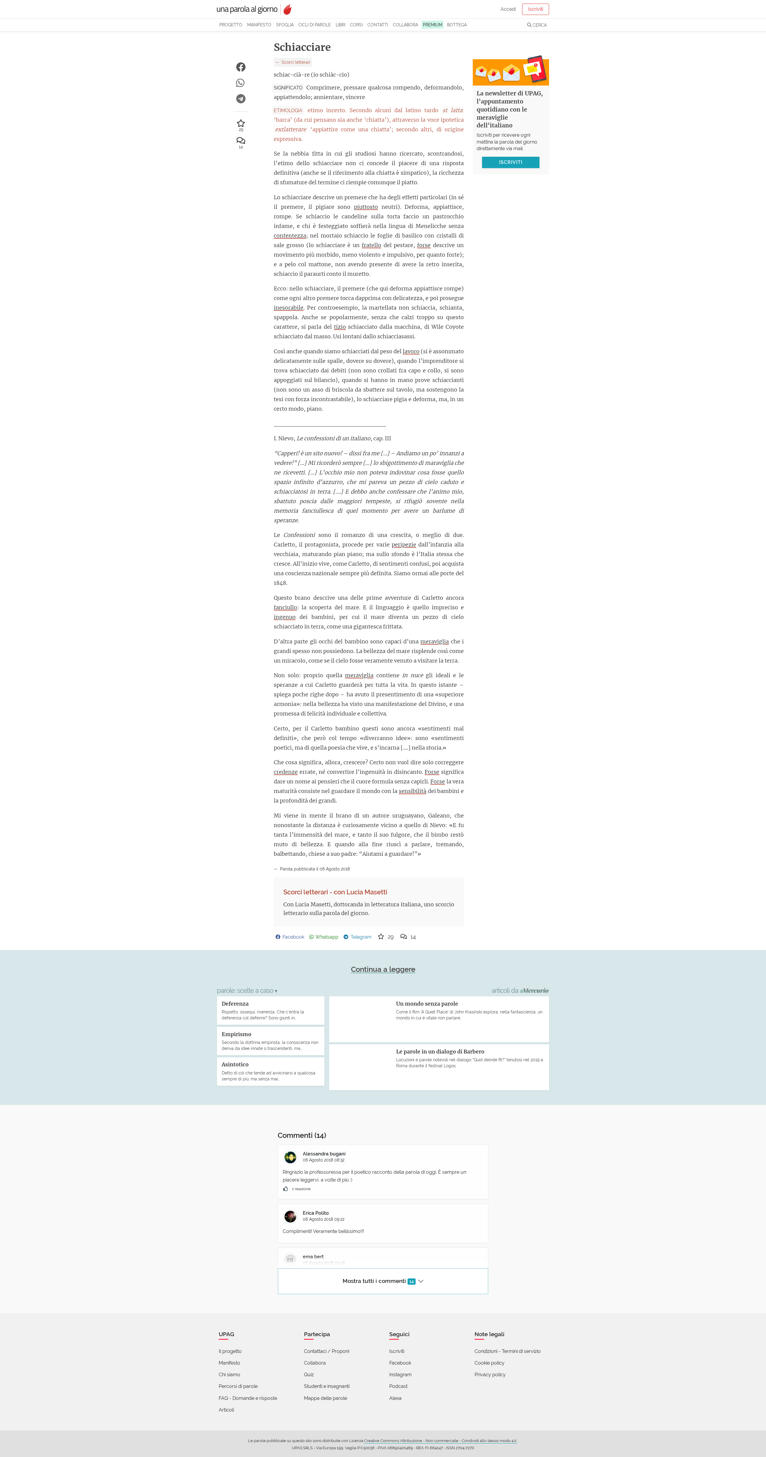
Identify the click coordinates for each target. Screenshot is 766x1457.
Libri (340, 24)
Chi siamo (229, 1374)
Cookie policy (489, 1363)
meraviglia (434, 641)
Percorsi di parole (238, 1386)
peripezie (404, 544)
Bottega (457, 24)
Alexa (395, 1398)
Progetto (230, 24)
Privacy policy (490, 1374)
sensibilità (412, 791)
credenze (286, 771)
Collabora (405, 24)
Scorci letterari (295, 62)
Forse (432, 771)
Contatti (377, 24)
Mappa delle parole (325, 1398)
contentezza (290, 235)
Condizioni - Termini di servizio (508, 1351)
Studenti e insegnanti (326, 1386)
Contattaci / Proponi (326, 1351)
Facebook (400, 1363)
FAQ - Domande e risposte (248, 1398)
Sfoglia (285, 24)
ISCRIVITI (510, 162)
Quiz (309, 1374)
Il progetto (230, 1351)
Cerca (539, 25)
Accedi (508, 9)
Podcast (398, 1386)
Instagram (400, 1374)
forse (424, 245)
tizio (340, 326)
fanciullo (285, 607)
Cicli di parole (314, 24)
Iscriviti (535, 9)
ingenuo (285, 616)
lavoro (411, 351)
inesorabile (288, 307)
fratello (371, 245)
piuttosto (366, 206)
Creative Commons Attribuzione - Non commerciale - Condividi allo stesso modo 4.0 (440, 1440)
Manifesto (259, 24)
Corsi (356, 24)
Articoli (226, 1410)
